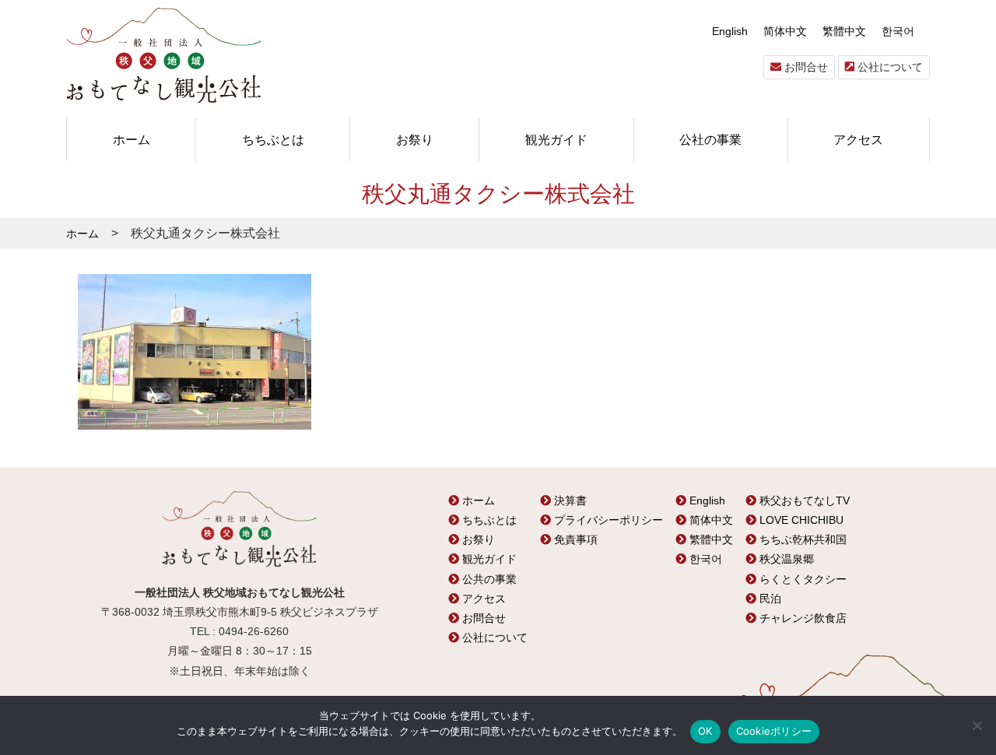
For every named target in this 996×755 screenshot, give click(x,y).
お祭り (414, 139)
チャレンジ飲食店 (801, 618)
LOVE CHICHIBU (799, 520)
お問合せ (804, 67)
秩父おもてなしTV (803, 500)
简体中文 (785, 31)
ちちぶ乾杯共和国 (801, 539)
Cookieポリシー (774, 731)
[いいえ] (976, 725)
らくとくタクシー (801, 579)
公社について (888, 67)
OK (705, 731)
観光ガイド (556, 139)
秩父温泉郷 (785, 559)
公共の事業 (488, 579)
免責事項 (574, 539)
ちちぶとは (273, 139)
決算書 (569, 500)
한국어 (898, 31)
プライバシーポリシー (607, 520)
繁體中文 (844, 31)
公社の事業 (710, 139)
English (730, 31)
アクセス (858, 139)
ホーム (131, 139)
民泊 (768, 598)
